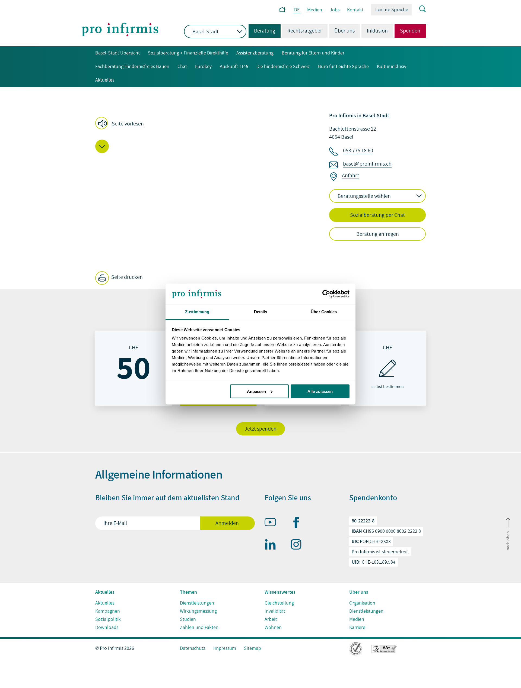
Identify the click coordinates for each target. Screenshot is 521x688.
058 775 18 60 (358, 150)
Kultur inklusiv (391, 66)
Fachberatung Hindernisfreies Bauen (132, 66)
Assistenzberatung (255, 53)
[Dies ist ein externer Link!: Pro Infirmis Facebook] (298, 523)
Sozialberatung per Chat (377, 215)
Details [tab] (260, 311)
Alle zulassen (320, 391)
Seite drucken (126, 277)
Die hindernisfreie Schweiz (283, 66)
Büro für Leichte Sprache (343, 66)
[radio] (133, 368)
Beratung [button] (262, 31)
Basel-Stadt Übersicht (117, 53)
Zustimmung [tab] (197, 311)
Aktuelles (104, 80)
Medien (314, 10)
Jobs (334, 10)
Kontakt (355, 10)
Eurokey (203, 66)
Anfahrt (350, 175)
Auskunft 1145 (234, 66)
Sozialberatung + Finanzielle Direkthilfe (188, 53)
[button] (121, 123)
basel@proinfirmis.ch (367, 164)
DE (297, 10)
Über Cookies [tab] (324, 311)
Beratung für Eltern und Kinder (313, 53)
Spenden (410, 31)
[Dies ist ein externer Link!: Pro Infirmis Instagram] (298, 545)
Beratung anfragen (377, 234)
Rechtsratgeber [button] (304, 31)
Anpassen (256, 391)
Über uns (344, 31)
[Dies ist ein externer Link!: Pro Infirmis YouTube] (273, 523)
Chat (182, 66)
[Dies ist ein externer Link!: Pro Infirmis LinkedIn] (273, 545)
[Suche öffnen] (419, 9)
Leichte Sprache (391, 9)
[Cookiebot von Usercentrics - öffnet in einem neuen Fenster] (326, 294)
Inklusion (377, 31)
